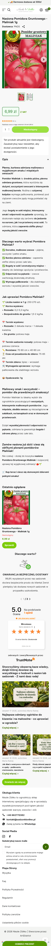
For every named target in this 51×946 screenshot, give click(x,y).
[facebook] (10, 836)
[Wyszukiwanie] (8, 10)
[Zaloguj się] (41, 10)
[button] (44, 59)
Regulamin (7, 897)
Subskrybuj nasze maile (14, 841)
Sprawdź (9, 545)
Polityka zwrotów (11, 914)
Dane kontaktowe (11, 906)
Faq (4, 881)
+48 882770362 (15, 815)
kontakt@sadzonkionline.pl (21, 819)
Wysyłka (6, 873)
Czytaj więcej (9, 727)
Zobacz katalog (3, 10)
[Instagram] (3, 836)
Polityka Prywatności (13, 889)
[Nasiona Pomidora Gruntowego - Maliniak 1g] (16, 507)
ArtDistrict (25, 935)
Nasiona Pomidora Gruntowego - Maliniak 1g (16, 530)
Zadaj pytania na (21, 824)
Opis (5, 159)
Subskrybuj (46, 847)
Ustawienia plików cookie (15, 922)
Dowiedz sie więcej (15, 782)
